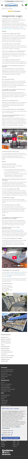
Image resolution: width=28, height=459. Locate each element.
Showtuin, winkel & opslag (6, 357)
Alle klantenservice (5, 337)
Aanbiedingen (4, 396)
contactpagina (9, 276)
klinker (19, 230)
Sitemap (3, 378)
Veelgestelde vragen (5, 359)
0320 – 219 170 (19, 27)
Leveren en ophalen (5, 385)
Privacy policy (4, 353)
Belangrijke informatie (5, 341)
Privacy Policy (4, 373)
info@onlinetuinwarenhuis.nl (7, 28)
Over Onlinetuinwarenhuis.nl (7, 352)
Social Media (3, 403)
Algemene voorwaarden (6, 339)
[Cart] (26, 5)
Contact (2, 344)
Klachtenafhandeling (5, 346)
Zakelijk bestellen (4, 361)
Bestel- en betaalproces (6, 342)
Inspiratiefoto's (4, 402)
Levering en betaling (5, 350)
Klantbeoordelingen (5, 348)
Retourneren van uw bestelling (7, 355)
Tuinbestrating (4, 400)
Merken (2, 398)
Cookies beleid (4, 376)
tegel (16, 230)
